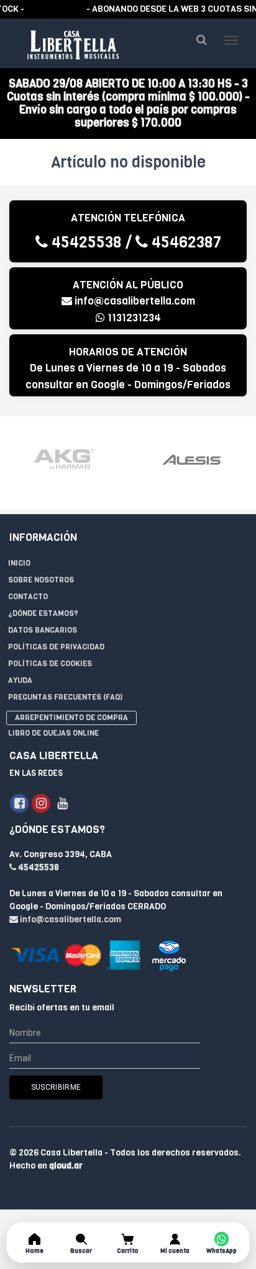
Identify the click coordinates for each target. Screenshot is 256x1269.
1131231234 (133, 318)
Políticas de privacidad (56, 647)
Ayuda (20, 680)
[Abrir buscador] (201, 40)
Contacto (28, 597)
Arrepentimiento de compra (71, 718)
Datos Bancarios (42, 630)
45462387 (184, 242)
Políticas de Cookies (50, 664)
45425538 (85, 242)
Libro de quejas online (53, 733)
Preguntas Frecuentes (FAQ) (65, 697)
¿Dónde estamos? (43, 613)
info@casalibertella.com (135, 301)
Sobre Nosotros (41, 580)
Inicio (19, 563)
